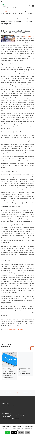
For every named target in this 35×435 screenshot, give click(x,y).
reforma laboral (28, 36)
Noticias (7, 12)
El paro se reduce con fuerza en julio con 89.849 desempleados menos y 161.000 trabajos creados (9, 373)
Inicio (2, 12)
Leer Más (21, 432)
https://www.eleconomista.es (13, 329)
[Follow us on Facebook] (1, 2)
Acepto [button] (7, 432)
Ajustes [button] (27, 432)
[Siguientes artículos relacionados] (32, 348)
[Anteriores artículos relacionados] (28, 348)
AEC (4, 25)
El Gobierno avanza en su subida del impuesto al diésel (25, 371)
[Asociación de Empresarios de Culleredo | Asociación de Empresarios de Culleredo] (3, 5)
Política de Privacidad (8, 406)
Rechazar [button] (14, 432)
